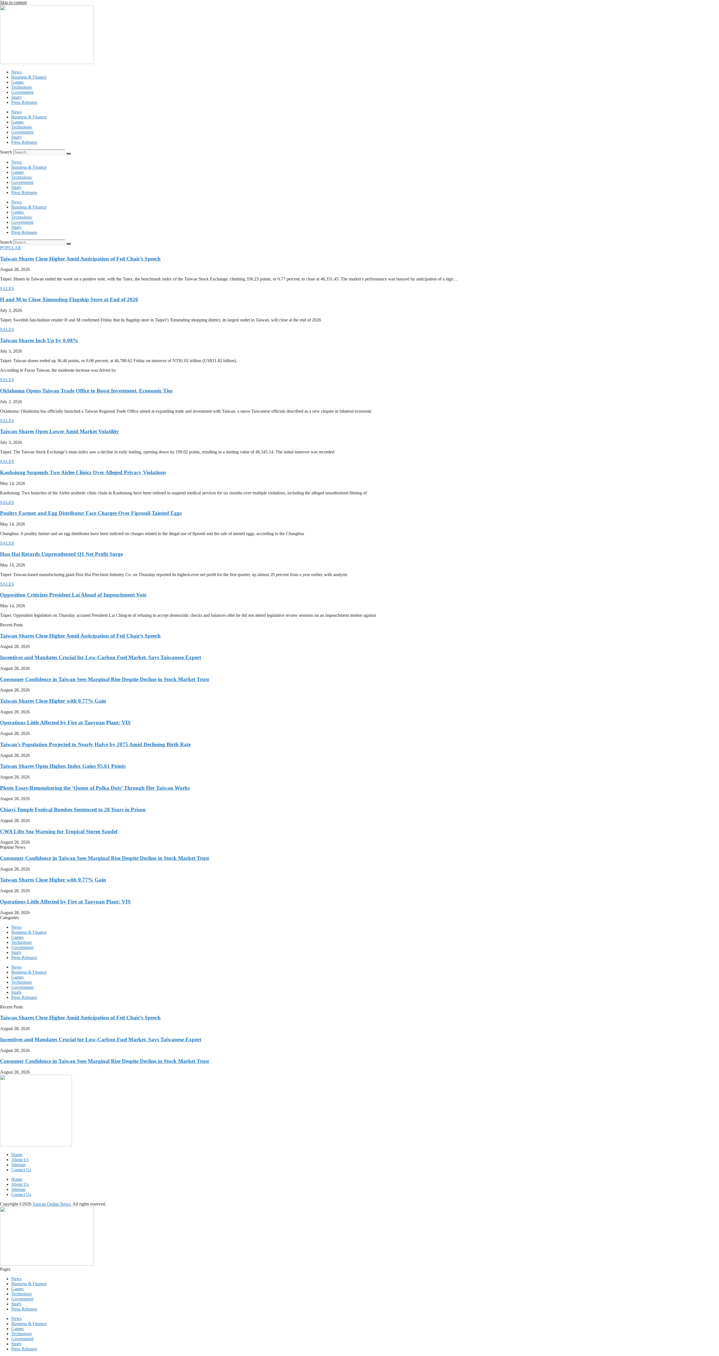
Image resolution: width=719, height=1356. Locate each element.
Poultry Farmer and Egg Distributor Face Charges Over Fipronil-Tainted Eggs (91, 513)
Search (6, 152)
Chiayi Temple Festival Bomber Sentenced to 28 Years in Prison (73, 809)
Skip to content (13, 2)
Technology (21, 87)
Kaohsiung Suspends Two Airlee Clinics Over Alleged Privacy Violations (83, 472)
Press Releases (24, 102)
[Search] (68, 153)
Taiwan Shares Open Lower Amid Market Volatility (59, 431)
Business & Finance (29, 77)
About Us (20, 1159)
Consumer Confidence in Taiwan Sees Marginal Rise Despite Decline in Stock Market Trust (104, 679)
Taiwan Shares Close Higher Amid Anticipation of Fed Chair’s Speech (80, 259)
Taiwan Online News (51, 1204)
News (16, 72)
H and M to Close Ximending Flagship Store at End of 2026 (69, 299)
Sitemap (18, 1164)
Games (17, 82)
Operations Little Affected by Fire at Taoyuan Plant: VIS (65, 722)
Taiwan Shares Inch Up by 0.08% (39, 340)
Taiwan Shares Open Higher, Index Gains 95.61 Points (63, 766)
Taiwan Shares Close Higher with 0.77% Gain (53, 701)
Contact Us (21, 1169)
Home (16, 1154)
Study (16, 97)
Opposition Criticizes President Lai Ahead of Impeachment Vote (73, 595)
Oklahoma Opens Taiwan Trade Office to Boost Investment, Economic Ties (86, 391)
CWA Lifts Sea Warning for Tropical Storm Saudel (58, 831)
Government (22, 92)
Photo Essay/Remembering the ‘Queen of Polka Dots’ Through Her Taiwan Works (95, 788)
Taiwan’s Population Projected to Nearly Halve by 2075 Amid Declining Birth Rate (95, 744)
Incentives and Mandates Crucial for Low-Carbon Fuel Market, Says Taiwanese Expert (100, 657)
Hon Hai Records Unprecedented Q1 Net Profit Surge (61, 554)
